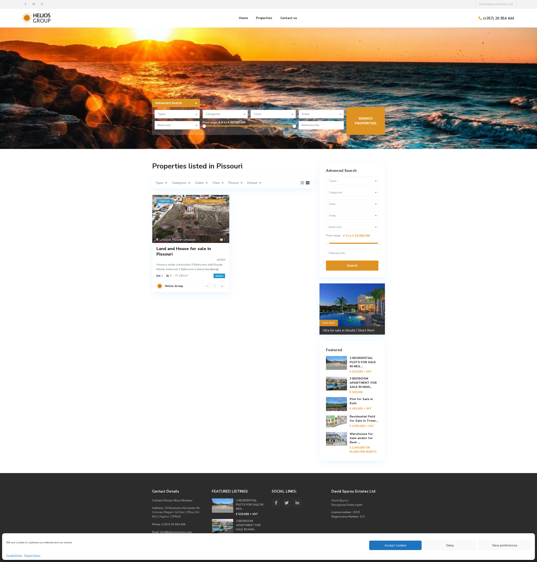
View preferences (504, 545)
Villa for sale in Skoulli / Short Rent (348, 330)
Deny (450, 545)
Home (243, 18)
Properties (264, 18)
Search (352, 265)
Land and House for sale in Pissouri (183, 251)
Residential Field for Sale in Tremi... (364, 419)
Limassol (165, 240)
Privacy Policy (32, 555)
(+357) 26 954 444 (498, 18)
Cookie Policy (14, 555)
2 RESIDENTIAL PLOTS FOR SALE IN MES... (363, 362)
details (219, 276)
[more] (214, 269)
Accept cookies (396, 545)
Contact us (288, 18)
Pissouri (177, 240)
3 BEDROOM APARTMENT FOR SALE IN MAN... (363, 383)
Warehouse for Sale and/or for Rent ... (361, 438)
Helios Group (174, 286)
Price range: (210, 122)
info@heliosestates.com (176, 532)
